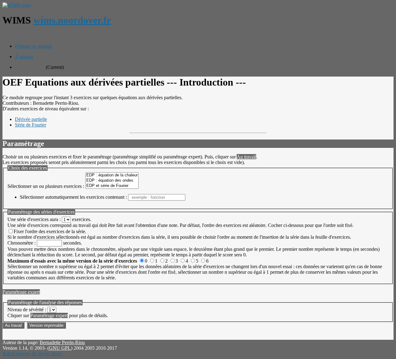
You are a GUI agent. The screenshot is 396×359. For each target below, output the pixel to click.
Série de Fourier (30, 124)
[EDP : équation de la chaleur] (112, 175)
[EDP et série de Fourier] (112, 185)
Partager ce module (33, 46)
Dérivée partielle (31, 119)
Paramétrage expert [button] (21, 292)
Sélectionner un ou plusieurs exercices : (45, 186)
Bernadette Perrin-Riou (62, 342)
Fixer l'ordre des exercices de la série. (50, 231)
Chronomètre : (21, 243)
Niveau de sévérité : (26, 309)
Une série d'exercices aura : (34, 219)
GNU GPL (60, 348)
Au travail (246, 156)
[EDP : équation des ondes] (112, 180)
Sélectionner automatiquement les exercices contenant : (73, 197)
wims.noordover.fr (72, 20)
